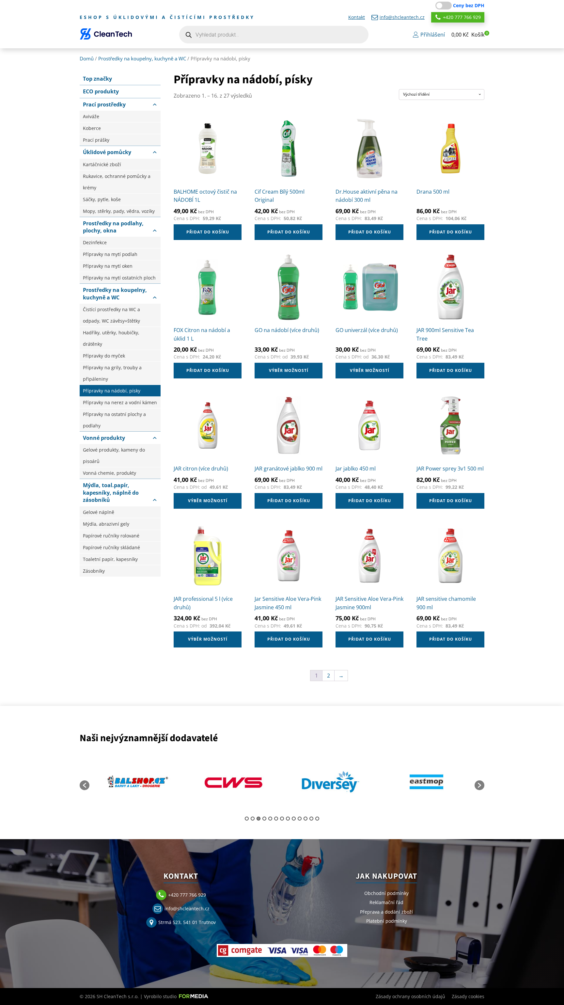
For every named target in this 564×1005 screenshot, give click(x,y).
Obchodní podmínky (386, 893)
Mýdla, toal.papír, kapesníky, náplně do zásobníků (111, 492)
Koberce (92, 128)
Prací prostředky (104, 104)
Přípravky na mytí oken (108, 266)
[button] (467, 35)
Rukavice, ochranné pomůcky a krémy (116, 182)
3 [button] (258, 819)
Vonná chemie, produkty (109, 473)
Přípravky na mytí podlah (110, 254)
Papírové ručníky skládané (111, 547)
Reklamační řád (386, 902)
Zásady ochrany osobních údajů (410, 996)
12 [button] (311, 819)
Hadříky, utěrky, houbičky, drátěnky (111, 338)
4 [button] (264, 819)
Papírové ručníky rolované (111, 536)
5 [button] (270, 819)
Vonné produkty (104, 437)
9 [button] (294, 819)
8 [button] (288, 819)
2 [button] (253, 819)
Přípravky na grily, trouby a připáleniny (112, 373)
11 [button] (305, 819)
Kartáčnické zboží (102, 164)
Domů (87, 58)
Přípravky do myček (104, 356)
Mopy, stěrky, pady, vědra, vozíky (119, 211)
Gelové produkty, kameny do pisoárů (114, 455)
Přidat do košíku (207, 232)
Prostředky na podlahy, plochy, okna (113, 227)
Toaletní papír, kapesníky (110, 559)
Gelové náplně (98, 512)
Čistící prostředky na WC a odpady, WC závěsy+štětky (111, 315)
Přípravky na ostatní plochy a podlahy (114, 420)
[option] (148, 782)
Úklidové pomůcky (107, 152)
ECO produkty (101, 91)
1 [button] (247, 819)
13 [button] (317, 819)
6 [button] (276, 819)
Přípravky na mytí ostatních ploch (119, 278)
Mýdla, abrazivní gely (106, 524)
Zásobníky (94, 571)
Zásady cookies (468, 996)
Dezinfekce (95, 242)
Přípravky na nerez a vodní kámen (120, 402)
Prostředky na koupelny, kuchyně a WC (142, 58)
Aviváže (91, 116)
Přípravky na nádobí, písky (111, 391)
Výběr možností (288, 370)
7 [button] (282, 819)
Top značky (97, 78)
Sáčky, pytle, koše (102, 199)
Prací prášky (96, 140)
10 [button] (300, 819)
